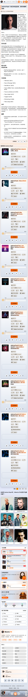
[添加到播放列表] (20, 175)
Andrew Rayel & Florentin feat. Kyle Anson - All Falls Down (18, 382)
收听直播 (11, 567)
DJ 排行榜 (17, 651)
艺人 (4, 11)
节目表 (16, 657)
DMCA (15, 688)
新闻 (3, 660)
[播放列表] (26, 695)
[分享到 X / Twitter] (22, 141)
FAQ (16, 654)
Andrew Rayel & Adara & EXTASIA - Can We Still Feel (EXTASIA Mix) (18, 452)
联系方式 (17, 663)
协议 (18, 688)
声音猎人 (9, 566)
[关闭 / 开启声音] (26, 692)
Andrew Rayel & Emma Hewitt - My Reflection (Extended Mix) (17, 313)
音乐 (3, 648)
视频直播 (4, 654)
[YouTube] (12, 680)
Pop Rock (6, 624)
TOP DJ (15, 639)
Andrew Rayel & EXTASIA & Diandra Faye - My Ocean (18, 414)
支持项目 (17, 660)
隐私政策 (11, 688)
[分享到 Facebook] (19, 141)
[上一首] (12, 694)
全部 (25, 547)
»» (25, 488)
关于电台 (4, 657)
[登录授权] (26, 2)
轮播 (20, 639)
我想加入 (24, 582)
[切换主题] (20, 2)
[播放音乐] (15, 693)
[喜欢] (7, 175)
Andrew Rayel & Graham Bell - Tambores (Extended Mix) (18, 280)
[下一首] (19, 694)
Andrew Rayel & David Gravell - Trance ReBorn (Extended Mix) (17, 347)
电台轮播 (4, 651)
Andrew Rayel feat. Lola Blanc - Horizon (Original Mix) (17, 247)
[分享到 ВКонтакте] (24, 141)
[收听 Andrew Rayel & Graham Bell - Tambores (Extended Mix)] (3, 300)
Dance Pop (6, 616)
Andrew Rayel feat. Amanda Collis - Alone (18, 149)
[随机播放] (21, 694)
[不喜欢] (12, 175)
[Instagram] (15, 680)
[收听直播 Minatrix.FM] (7, 552)
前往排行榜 (5, 597)
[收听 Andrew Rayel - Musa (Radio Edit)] (3, 200)
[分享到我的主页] (16, 175)
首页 (2, 11)
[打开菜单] (4, 1)
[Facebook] (19, 680)
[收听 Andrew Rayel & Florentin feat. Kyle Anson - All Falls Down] (3, 402)
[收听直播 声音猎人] (7, 568)
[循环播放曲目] (9, 694)
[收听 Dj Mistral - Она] (7, 563)
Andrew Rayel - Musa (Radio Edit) (18, 181)
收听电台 (11, 552)
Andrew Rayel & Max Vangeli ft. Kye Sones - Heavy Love (17, 214)
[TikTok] (5, 680)
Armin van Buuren (11, 36)
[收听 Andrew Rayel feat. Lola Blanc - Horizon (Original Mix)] (3, 267)
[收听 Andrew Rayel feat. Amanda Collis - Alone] (3, 168)
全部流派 (24, 610)
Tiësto (17, 36)
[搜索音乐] (16, 2)
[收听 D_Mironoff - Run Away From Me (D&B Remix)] (7, 558)
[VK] (22, 680)
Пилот (10, 550)
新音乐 (10, 639)
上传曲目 (4, 578)
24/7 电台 (4, 639)
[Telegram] (8, 680)
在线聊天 (4, 663)
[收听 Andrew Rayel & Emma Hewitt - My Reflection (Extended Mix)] (3, 333)
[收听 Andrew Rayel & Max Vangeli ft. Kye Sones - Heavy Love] (3, 233)
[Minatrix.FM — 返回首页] (2, 2)
